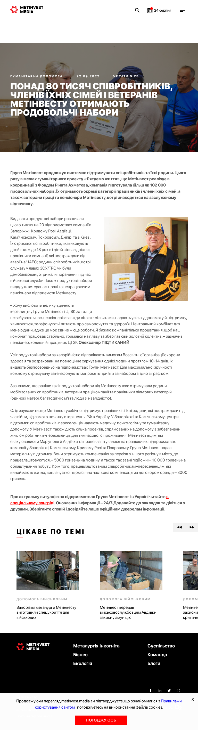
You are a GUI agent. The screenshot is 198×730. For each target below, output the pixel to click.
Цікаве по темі (50, 531)
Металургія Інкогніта (96, 645)
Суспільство (161, 645)
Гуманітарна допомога (37, 76)
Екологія (82, 663)
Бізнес (80, 654)
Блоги (153, 663)
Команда (157, 654)
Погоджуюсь (101, 720)
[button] (179, 527)
